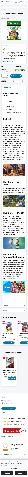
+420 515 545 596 (8, 403)
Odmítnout (7, 473)
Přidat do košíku (14, 75)
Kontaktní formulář (8, 408)
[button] (9, 377)
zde (7, 465)
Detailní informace (7, 61)
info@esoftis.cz (7, 400)
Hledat (24, 5)
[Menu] (26, 2)
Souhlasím (20, 473)
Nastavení (14, 468)
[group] (14, 372)
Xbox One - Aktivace (9, 49)
